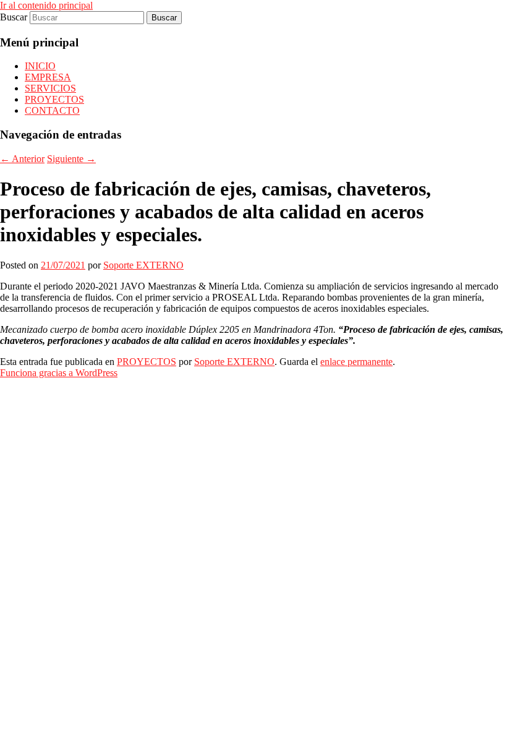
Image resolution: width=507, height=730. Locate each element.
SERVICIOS (50, 88)
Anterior (22, 158)
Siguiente (71, 158)
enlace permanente (356, 361)
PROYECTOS (54, 99)
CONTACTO (52, 110)
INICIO (40, 66)
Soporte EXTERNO (143, 265)
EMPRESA (48, 77)
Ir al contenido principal (46, 5)
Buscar (13, 17)
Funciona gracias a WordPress (58, 372)
